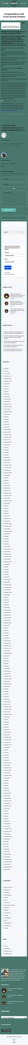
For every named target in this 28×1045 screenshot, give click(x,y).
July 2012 (6, 780)
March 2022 (7, 485)
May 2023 (6, 452)
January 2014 (7, 734)
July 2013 (6, 750)
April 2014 (6, 727)
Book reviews (7, 889)
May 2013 (6, 755)
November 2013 (7, 739)
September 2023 (8, 442)
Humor (5, 900)
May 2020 (6, 541)
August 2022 (7, 475)
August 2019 (7, 564)
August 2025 (7, 383)
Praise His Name (22, 217)
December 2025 (7, 376)
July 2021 (6, 505)
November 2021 (7, 495)
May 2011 (6, 816)
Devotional (6, 892)
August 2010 (7, 839)
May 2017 (6, 633)
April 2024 (6, 424)
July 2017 (6, 627)
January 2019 (7, 582)
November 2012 (7, 770)
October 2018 (7, 589)
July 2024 (6, 416)
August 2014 (7, 716)
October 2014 (7, 711)
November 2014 (7, 709)
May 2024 (6, 421)
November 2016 (7, 648)
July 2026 (6, 368)
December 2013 (7, 737)
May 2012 (6, 785)
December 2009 (7, 859)
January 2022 (7, 490)
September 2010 (8, 836)
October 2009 (7, 864)
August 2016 (7, 655)
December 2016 (7, 645)
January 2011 (7, 826)
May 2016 (6, 663)
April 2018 (6, 605)
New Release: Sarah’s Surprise (8, 217)
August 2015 (7, 686)
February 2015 (7, 701)
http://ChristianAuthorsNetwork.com (9, 110)
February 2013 (7, 762)
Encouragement (7, 895)
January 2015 (7, 704)
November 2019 (7, 556)
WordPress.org (7, 953)
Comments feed (8, 951)
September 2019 (7, 561)
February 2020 (7, 549)
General (6, 897)
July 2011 (6, 811)
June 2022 (6, 480)
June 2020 (6, 538)
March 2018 (6, 607)
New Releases (7, 912)
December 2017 (7, 615)
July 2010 (6, 841)
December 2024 (7, 404)
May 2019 (6, 572)
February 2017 (7, 640)
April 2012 (6, 788)
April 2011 (6, 818)
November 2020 (8, 526)
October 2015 (7, 681)
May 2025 (6, 391)
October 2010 (7, 833)
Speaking (6, 915)
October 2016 (7, 650)
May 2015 (6, 694)
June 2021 (6, 508)
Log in (5, 945)
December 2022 (7, 465)
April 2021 (6, 513)
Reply (2, 147)
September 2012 (7, 775)
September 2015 (7, 683)
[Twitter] (5, 3)
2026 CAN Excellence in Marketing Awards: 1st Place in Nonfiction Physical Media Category (14, 337)
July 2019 (6, 566)
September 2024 (8, 411)
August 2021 (7, 503)
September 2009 (8, 867)
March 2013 (6, 760)
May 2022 (6, 482)
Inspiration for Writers (9, 905)
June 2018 (6, 599)
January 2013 (7, 765)
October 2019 (7, 559)
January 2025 (7, 401)
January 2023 (7, 462)
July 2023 (6, 447)
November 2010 (7, 831)
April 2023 (6, 455)
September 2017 (7, 622)
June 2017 (6, 630)
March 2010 (7, 851)
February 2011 (7, 823)
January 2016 (7, 673)
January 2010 (7, 856)
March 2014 (6, 729)
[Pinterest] (7, 3)
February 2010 (7, 854)
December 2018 (7, 584)
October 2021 (7, 498)
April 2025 (6, 393)
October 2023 (7, 439)
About (14, 1039)
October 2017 (7, 620)
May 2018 (6, 602)
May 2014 (6, 724)
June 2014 (6, 722)
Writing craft (7, 925)
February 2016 (7, 671)
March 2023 (7, 457)
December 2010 (7, 828)
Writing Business (8, 923)
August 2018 (7, 594)
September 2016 (7, 653)
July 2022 (6, 477)
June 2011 (6, 813)
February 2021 (7, 518)
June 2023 (6, 449)
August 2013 (7, 747)
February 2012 (7, 793)
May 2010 (6, 846)
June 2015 (6, 691)
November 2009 (8, 861)
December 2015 (7, 676)
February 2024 (7, 429)
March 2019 (6, 577)
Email (6, 259)
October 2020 (7, 528)
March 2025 (7, 396)
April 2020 (6, 544)
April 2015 (6, 696)
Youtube (6, 928)
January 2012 (7, 795)
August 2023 (7, 444)
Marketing (8, 117)
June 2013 (6, 752)
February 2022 (7, 488)
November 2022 (7, 467)
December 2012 (7, 767)
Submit (8, 268)
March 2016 (6, 668)
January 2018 (7, 612)
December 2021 (7, 493)
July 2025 (6, 386)
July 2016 (6, 658)
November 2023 (7, 437)
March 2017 (6, 638)
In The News (3, 117)
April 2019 (6, 574)
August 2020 (7, 533)
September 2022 (8, 472)
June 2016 (6, 661)
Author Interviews (8, 887)
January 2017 (7, 643)
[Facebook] (2, 3)
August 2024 (7, 414)
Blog (14, 1040)
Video (5, 920)
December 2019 (7, 554)
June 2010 (6, 844)
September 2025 (8, 381)
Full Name (6, 252)
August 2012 (7, 777)
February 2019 (7, 579)
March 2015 (6, 699)
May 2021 (6, 510)
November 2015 (7, 678)
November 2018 (7, 587)
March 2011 (6, 821)
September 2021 (7, 500)
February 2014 (7, 732)
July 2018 (6, 597)
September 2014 (7, 714)
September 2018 (7, 592)
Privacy (14, 1042)
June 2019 (6, 569)
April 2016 (6, 666)
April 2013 (6, 757)
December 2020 (7, 523)
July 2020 (6, 536)
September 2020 (8, 531)
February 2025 (7, 399)
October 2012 (7, 772)
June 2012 (6, 783)
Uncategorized (7, 917)
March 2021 (6, 516)
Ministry (6, 910)
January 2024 (7, 432)
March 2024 (7, 427)
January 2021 (7, 521)
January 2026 (7, 373)
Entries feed (7, 948)
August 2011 (6, 808)
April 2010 (6, 849)
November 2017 (7, 617)
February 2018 (7, 610)
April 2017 (6, 635)
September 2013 (7, 744)
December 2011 (7, 798)
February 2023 (7, 460)
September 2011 (7, 805)
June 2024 (6, 419)
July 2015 (6, 688)
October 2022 (7, 470)
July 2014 (6, 719)
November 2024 (7, 406)
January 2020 (7, 551)
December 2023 (7, 434)
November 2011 (7, 800)
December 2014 (7, 706)
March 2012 (6, 790)
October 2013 (7, 742)
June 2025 (6, 388)
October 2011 (7, 803)
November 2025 (7, 378)
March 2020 (7, 546)
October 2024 (7, 409)
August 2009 (7, 869)
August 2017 (7, 625)
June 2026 (6, 371)
